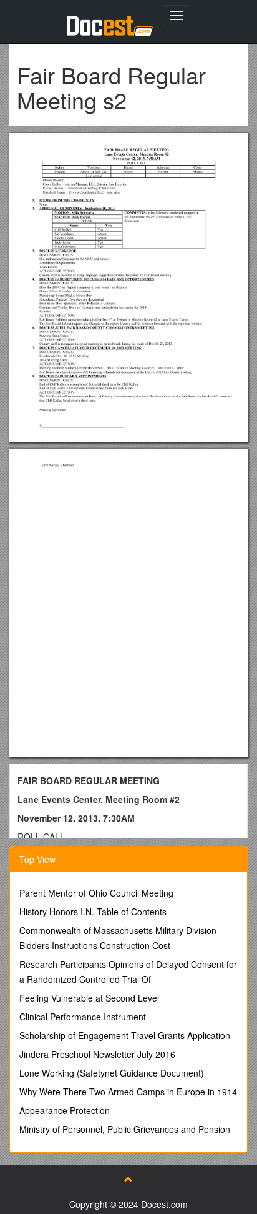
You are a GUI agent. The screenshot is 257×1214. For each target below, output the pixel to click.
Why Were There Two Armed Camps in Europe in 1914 (128, 1091)
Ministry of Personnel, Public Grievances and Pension (124, 1129)
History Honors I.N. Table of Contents (93, 911)
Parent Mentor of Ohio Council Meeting (96, 893)
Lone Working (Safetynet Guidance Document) (111, 1073)
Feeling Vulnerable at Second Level (89, 998)
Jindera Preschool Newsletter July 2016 (97, 1054)
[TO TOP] (128, 1179)
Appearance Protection (64, 1110)
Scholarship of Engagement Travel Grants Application (124, 1035)
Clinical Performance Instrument (82, 1016)
